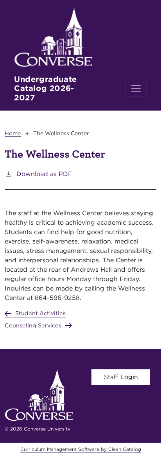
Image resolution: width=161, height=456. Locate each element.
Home (13, 133)
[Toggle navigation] (136, 88)
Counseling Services (33, 325)
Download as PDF (44, 174)
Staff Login (121, 377)
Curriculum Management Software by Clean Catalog (80, 449)
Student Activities (40, 313)
